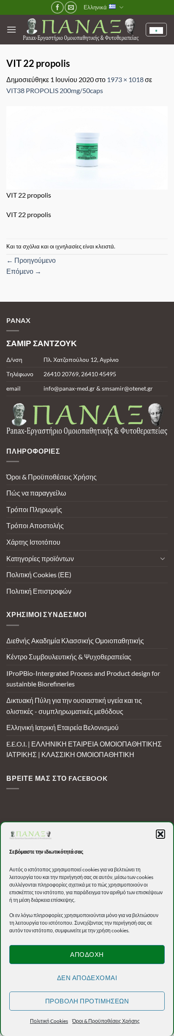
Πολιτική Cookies (49, 1021)
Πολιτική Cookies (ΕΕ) (38, 574)
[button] (160, 834)
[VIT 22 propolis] (87, 147)
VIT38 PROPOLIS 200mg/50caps (54, 90)
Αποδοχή (86, 954)
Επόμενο (23, 271)
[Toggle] (163, 558)
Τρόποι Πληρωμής (34, 509)
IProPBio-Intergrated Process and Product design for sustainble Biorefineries (83, 678)
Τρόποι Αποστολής (35, 525)
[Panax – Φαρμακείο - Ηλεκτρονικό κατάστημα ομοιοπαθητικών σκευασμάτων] (81, 29)
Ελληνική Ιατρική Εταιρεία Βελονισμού (62, 727)
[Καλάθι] (156, 29)
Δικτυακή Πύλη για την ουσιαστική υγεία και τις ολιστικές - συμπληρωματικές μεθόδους (74, 705)
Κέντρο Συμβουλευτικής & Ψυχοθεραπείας (68, 657)
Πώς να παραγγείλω (36, 493)
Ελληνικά (95, 7)
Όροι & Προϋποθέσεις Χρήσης (106, 1021)
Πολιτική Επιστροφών (38, 591)
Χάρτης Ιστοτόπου (33, 542)
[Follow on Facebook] (57, 7)
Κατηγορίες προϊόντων (40, 558)
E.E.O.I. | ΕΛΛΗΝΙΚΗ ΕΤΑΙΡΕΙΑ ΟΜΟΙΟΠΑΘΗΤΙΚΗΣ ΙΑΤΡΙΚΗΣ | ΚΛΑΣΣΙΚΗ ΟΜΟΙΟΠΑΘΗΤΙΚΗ (84, 749)
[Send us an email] (71, 7)
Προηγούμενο (31, 260)
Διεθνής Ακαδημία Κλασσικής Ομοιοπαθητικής (75, 640)
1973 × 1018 (125, 79)
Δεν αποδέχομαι (87, 977)
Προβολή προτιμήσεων (87, 1001)
